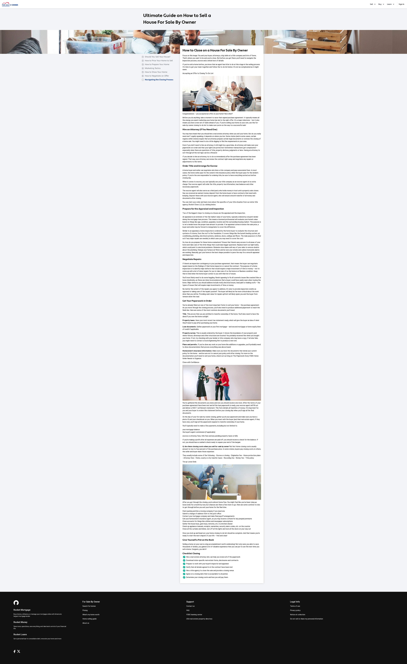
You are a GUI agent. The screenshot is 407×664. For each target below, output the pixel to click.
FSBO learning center (194, 615)
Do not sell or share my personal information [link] (306, 619)
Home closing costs (243, 446)
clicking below (210, 205)
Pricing (85, 610)
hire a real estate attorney (219, 134)
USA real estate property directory (199, 619)
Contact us (190, 606)
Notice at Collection (297, 615)
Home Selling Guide (89, 619)
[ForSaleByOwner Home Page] (10, 4)
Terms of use (295, 606)
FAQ (187, 610)
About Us (85, 623)
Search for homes (89, 606)
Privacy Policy (295, 610)
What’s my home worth (90, 615)
